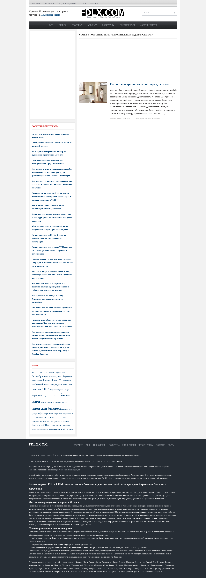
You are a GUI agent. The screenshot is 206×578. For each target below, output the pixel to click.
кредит (65, 408)
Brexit (43, 373)
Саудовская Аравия (56, 390)
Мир (88, 445)
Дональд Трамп (50, 380)
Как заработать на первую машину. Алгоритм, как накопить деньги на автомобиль (48, 299)
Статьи (171, 445)
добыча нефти (61, 402)
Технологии (99, 445)
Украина (36, 395)
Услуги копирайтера (67, 3)
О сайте (83, 3)
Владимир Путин (56, 376)
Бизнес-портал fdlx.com (120, 118)
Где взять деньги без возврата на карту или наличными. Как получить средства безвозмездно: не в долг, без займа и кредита (52, 323)
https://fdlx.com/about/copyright (67, 469)
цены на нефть (54, 424)
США (46, 389)
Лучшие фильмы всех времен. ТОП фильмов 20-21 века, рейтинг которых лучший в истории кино (52, 250)
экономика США (42, 430)
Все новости (49, 3)
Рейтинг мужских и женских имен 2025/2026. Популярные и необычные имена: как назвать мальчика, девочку (53, 262)
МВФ (70, 385)
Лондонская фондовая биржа (55, 384)
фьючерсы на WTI (39, 425)
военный (43, 402)
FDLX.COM (38, 444)
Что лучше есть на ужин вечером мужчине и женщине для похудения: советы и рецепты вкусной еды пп (52, 311)
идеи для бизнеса (47, 408)
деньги (50, 402)
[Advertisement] (128, 61)
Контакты (94, 3)
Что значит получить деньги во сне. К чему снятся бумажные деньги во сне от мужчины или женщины (52, 274)
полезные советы (45, 417)
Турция (66, 389)
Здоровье (77, 25)
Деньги (62, 25)
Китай (39, 384)
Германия (67, 376)
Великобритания (40, 376)
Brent (39, 373)
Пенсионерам (127, 25)
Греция (34, 380)
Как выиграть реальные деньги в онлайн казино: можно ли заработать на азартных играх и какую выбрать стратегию (51, 335)
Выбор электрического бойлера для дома (139, 84)
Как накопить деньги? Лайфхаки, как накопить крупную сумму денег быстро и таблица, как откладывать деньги (50, 287)
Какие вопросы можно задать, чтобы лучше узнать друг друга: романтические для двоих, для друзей (52, 217)
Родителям (108, 25)
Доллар (39, 380)
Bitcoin (34, 373)
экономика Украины (61, 429)
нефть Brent (48, 413)
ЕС (60, 380)
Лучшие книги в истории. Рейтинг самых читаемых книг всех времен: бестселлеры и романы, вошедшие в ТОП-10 (51, 196)
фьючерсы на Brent (61, 421)
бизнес (57, 396)
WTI (63, 373)
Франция (43, 396)
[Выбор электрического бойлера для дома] (93, 92)
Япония (51, 395)
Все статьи (35, 3)
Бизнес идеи (129, 445)
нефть (41, 413)
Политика (114, 445)
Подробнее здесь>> (51, 14)
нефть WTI (58, 413)
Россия (36, 389)
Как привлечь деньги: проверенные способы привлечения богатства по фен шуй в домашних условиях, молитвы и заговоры (52, 172)
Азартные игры (148, 25)
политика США (61, 418)
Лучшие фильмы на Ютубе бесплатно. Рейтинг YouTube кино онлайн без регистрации (49, 238)
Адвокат (92, 25)
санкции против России (42, 421)
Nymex (59, 372)
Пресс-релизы (145, 445)
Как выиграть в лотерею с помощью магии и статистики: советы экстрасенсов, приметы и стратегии (52, 184)
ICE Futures (50, 372)
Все (51, 25)
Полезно (160, 445)
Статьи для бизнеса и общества (148, 118)
